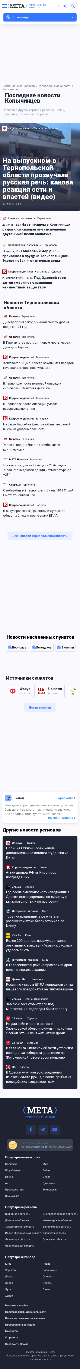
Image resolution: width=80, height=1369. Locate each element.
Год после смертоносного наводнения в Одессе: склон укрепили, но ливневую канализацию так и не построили (38, 897)
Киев (8, 1263)
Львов (9, 1282)
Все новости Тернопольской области (40, 536)
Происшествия (14, 1189)
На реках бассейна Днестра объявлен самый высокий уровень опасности (36, 426)
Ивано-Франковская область (21, 1233)
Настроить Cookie (16, 1344)
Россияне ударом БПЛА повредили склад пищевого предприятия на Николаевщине (39, 987)
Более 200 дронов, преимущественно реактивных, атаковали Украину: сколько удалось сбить (39, 945)
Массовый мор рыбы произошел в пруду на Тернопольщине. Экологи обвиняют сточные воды (35, 256)
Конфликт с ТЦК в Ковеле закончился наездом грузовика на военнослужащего (38, 365)
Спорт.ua (15, 484)
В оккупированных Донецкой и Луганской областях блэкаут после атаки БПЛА (34, 513)
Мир (45, 1164)
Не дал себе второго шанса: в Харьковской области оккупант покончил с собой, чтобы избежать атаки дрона (39, 1028)
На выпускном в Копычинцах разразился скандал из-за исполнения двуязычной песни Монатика (36, 229)
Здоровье (49, 1183)
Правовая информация (19, 1324)
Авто (8, 1183)
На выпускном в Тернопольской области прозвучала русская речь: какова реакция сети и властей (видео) (38, 178)
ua (59, 6)
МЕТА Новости (18, 459)
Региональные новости (37, 6)
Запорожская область (57, 1226)
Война (46, 1170)
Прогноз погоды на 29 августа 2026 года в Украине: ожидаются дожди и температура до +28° (37, 470)
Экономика (12, 1196)
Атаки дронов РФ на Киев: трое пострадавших (31, 874)
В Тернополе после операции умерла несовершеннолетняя (30, 406)
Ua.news (14, 316)
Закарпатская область (19, 1226)
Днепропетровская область (59, 1213)
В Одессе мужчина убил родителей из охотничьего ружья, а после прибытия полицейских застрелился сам (38, 1077)
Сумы (46, 1289)
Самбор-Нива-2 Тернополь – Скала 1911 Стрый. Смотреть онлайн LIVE (38, 493)
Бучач (59, 110)
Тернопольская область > (56, 86)
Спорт (47, 1176)
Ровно (46, 1263)
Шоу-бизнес (13, 1170)
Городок (53, 128)
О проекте (11, 1337)
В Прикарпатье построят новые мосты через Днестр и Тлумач (36, 345)
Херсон (9, 1295)
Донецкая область (17, 1220)
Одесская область (54, 1239)
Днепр (9, 1276)
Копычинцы (26, 128)
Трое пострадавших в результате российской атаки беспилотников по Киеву (35, 921)
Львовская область (17, 1239)
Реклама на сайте (16, 1305)
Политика (11, 1164)
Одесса (47, 1276)
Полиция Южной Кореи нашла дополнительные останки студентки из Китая (37, 853)
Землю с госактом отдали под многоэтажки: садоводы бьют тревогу (37, 1006)
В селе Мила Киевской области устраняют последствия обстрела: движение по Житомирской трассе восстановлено (39, 1052)
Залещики (42, 418)
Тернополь (28, 316)
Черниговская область (19, 1245)
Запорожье (50, 1270)
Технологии (50, 1189)
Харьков (10, 1270)
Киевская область (54, 1233)
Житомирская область (57, 1220)
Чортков (41, 505)
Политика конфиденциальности (19, 1311)
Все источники (40, 707)
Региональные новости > (20, 86)
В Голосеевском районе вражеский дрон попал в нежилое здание (39, 967)
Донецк (47, 1282)
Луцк (8, 1289)
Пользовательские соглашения (19, 1318)
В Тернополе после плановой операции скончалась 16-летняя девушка (32, 386)
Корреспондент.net (21, 357)
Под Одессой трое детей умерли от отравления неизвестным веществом (34, 282)
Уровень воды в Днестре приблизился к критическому (33, 447)
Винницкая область (17, 1213)
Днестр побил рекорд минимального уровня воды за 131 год (36, 324)
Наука (9, 1176)
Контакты (11, 1331)
